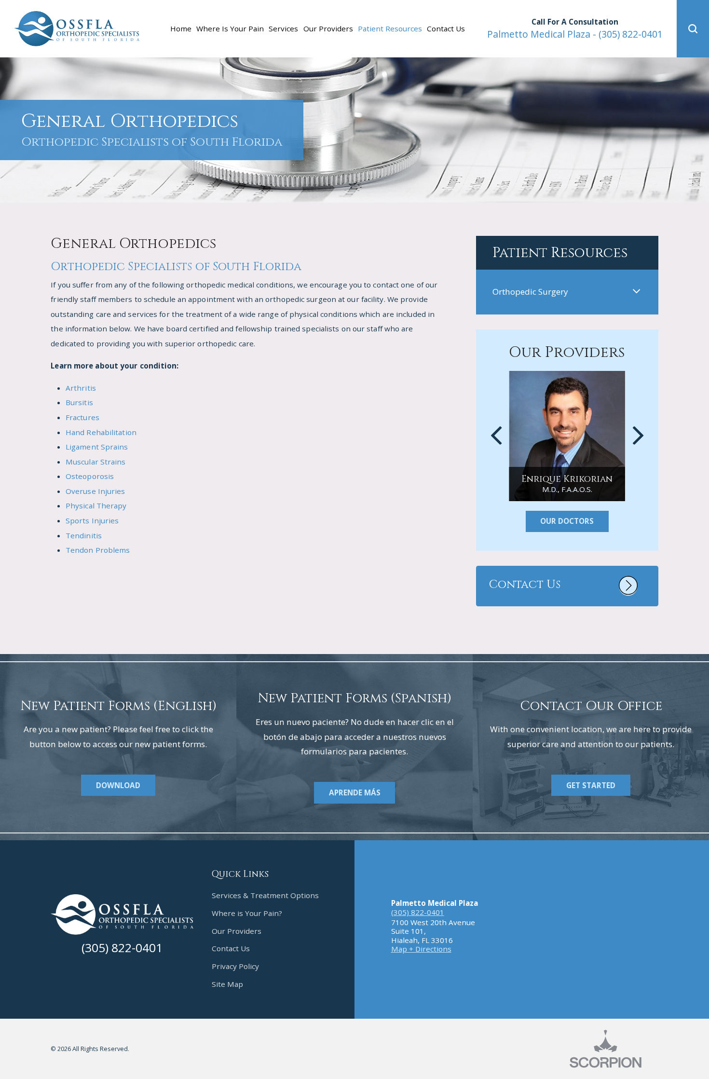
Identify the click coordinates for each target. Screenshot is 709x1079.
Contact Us (231, 948)
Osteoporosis (90, 476)
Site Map (227, 984)
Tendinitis (84, 535)
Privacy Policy (235, 966)
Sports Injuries (92, 520)
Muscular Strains (96, 461)
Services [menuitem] (283, 28)
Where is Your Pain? (247, 913)
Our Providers (236, 931)
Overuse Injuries (95, 491)
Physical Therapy (96, 505)
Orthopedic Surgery (530, 291)
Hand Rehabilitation (101, 432)
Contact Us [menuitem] (446, 28)
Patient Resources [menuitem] (390, 28)
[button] (693, 28)
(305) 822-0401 (575, 34)
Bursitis (79, 402)
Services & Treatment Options (265, 895)
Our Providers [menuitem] (328, 28)
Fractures (82, 417)
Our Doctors (567, 521)
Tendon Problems (98, 550)
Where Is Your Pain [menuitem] (230, 28)
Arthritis (81, 388)
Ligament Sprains (97, 446)
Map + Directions (421, 949)
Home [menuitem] (180, 28)
